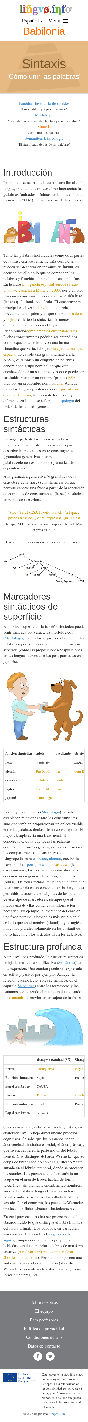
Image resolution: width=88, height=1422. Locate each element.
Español (31, 20)
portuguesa (36, 864)
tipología (67, 400)
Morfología (44, 114)
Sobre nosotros (44, 1302)
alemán (55, 858)
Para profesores (44, 1320)
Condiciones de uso (44, 1337)
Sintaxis (44, 126)
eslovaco (40, 858)
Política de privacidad (44, 1328)
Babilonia (44, 31)
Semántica (66, 962)
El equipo (44, 1311)
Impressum (57, 1414)
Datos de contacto (44, 1346)
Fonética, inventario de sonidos (44, 103)
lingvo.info (46, 10)
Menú (55, 20)
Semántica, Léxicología (44, 138)
